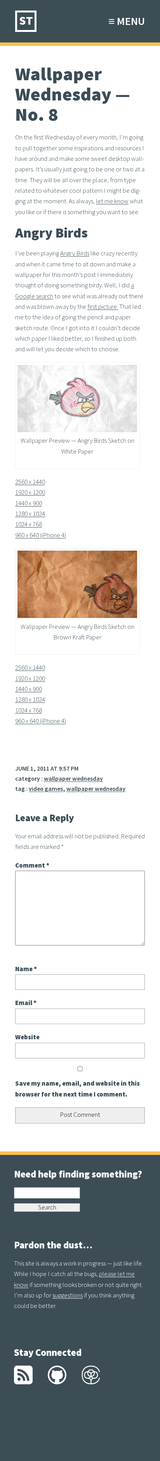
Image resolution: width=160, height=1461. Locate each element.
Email (26, 1002)
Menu (125, 20)
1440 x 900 (28, 503)
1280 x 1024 (30, 513)
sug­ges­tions (67, 1295)
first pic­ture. (102, 306)
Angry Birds (74, 253)
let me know (112, 201)
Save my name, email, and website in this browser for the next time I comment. (77, 1088)
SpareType (26, 21)
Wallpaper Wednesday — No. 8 (72, 94)
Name (26, 969)
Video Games (46, 788)
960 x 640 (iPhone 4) (40, 535)
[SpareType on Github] (57, 1382)
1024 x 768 (28, 524)
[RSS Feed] (23, 1382)
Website (27, 1037)
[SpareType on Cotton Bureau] (91, 1382)
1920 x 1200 (30, 492)
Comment (32, 865)
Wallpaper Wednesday (73, 778)
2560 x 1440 (30, 481)
